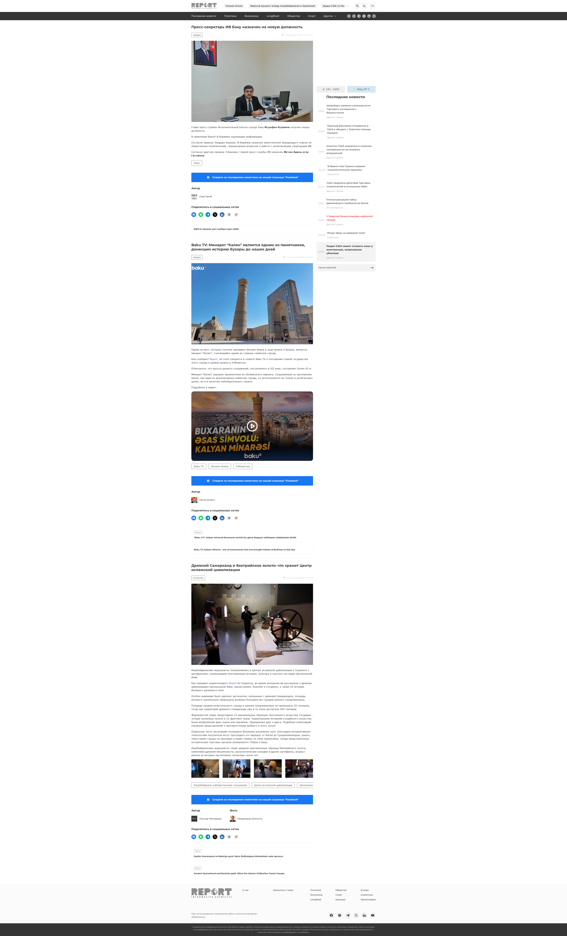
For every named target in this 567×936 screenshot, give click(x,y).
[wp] (200, 214)
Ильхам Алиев (234, 6)
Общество (341, 890)
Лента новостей (327, 267)
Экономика (316, 894)
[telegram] (359, 16)
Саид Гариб (205, 196)
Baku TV (199, 466)
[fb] (349, 16)
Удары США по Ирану (335, 6)
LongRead (315, 899)
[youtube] (374, 16)
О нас (245, 890)
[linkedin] (369, 16)
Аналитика (367, 894)
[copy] (236, 214)
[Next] (345, 6)
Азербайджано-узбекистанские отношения (220, 785)
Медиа (197, 35)
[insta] (354, 16)
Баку (197, 162)
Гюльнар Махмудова (210, 818)
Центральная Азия (311, 785)
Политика (315, 890)
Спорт (338, 894)
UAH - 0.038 (333, 89)
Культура (198, 578)
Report (213, 359)
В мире (365, 890)
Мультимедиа (368, 899)
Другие (328, 16)
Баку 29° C (363, 89)
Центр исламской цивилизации (273, 785)
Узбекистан (243, 466)
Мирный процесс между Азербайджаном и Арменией (282, 6)
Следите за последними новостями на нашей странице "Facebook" (255, 177)
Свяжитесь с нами (283, 890)
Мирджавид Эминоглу (250, 818)
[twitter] (364, 16)
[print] (229, 214)
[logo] (204, 6)
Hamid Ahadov (207, 500)
